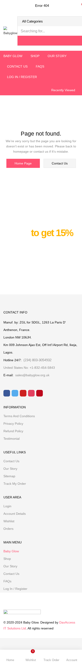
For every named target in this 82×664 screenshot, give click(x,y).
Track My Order (14, 483)
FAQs (40, 66)
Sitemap (9, 476)
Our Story (57, 56)
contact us (60, 163)
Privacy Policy (13, 423)
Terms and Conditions (19, 416)
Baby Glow (12, 56)
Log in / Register (22, 77)
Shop (35, 56)
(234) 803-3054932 (36, 360)
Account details (14, 513)
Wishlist (8, 521)
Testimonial (11, 438)
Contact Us (17, 66)
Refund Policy (13, 431)
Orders (8, 528)
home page (23, 163)
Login (7, 506)
